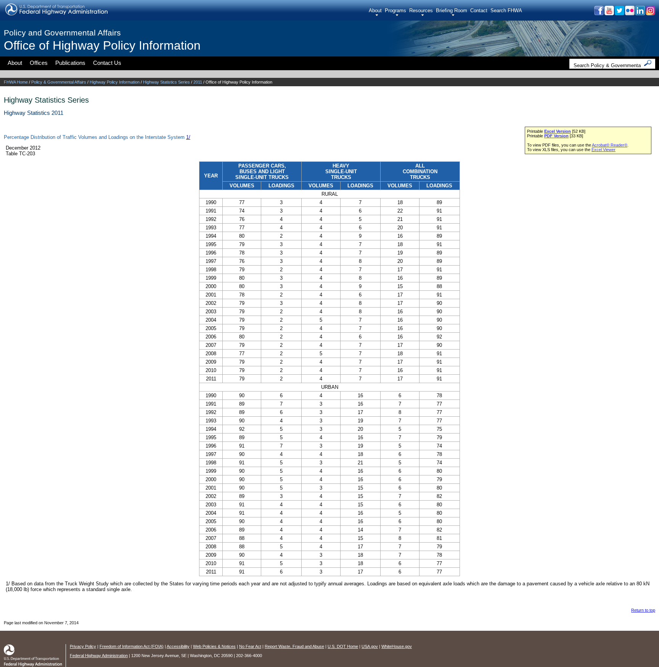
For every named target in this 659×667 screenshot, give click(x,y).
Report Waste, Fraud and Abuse (294, 646)
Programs (395, 10)
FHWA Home (16, 82)
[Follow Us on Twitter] (619, 13)
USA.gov (370, 646)
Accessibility (178, 646)
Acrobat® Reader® (609, 145)
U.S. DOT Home (343, 646)
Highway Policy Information (115, 82)
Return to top (643, 610)
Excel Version (557, 131)
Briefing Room (451, 10)
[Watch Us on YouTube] (609, 13)
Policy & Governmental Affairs (58, 82)
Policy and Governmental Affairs (62, 32)
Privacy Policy (83, 646)
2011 (197, 82)
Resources (421, 10)
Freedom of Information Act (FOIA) (132, 646)
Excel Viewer (603, 149)
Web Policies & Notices (214, 646)
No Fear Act (250, 646)
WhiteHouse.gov (396, 646)
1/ (188, 137)
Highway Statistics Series (166, 82)
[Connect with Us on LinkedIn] (640, 13)
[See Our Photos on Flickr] (629, 13)
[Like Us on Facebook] (598, 13)
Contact (478, 10)
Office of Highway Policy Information (102, 45)
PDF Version (556, 136)
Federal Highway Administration (99, 655)
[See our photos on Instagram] (650, 13)
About (375, 10)
